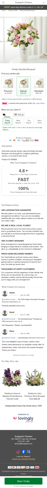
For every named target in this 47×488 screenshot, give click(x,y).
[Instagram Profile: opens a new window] (18, 451)
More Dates (39, 121)
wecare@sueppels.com (23, 443)
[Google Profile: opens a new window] (28, 451)
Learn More (40, 103)
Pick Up (21, 114)
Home (4, 10)
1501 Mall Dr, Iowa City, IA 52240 (23, 439)
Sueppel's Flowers (23, 2)
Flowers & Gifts (12, 10)
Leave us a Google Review (23, 459)
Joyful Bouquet (23, 338)
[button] (42, 483)
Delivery (7, 116)
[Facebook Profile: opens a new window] (23, 451)
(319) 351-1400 (24, 441)
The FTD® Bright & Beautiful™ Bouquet (31, 299)
